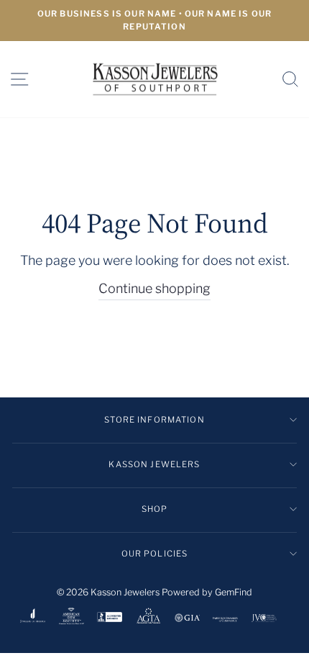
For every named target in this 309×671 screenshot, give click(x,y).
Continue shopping (154, 288)
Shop (155, 509)
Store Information (154, 420)
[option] (154, 20)
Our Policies (154, 554)
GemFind (233, 592)
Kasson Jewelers (154, 464)
